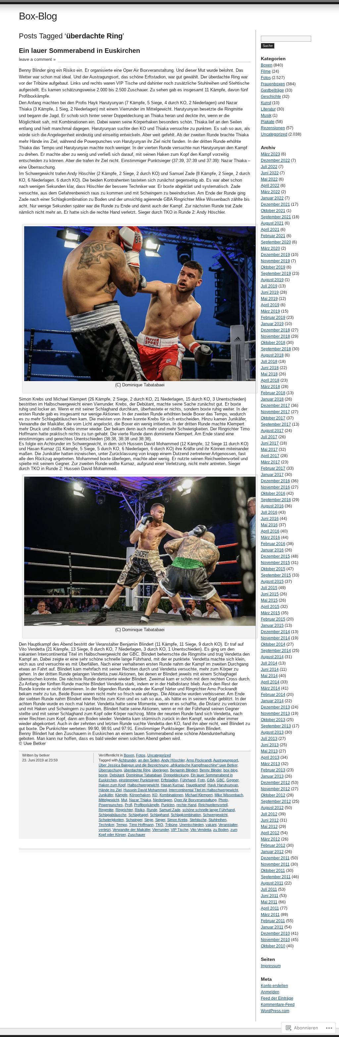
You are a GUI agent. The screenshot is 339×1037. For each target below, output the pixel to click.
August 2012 (272, 807)
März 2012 (270, 839)
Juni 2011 (269, 895)
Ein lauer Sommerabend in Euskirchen (79, 50)
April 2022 (270, 185)
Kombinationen (171, 795)
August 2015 (272, 581)
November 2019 (275, 261)
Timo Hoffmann (141, 825)
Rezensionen (273, 128)
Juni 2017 (270, 443)
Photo (223, 800)
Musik (266, 115)
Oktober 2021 (273, 210)
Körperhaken (139, 795)
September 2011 (276, 877)
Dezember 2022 (275, 160)
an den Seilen (149, 760)
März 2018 (270, 386)
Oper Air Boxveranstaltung (195, 800)
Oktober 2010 (273, 946)
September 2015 (276, 575)
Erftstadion (169, 780)
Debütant (117, 775)
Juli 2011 (269, 889)
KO (155, 795)
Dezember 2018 (275, 330)
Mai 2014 (269, 675)
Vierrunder (160, 830)
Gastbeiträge (272, 90)
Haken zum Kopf (112, 785)
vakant (211, 825)
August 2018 (272, 355)
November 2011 (275, 864)
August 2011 (272, 883)
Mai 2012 (269, 826)
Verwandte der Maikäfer (131, 830)
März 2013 (270, 763)
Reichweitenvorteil (212, 805)
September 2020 (276, 242)
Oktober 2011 (273, 870)
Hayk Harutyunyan (223, 785)
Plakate (267, 121)
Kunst (266, 103)
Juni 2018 (270, 368)
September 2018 (276, 349)
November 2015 (275, 562)
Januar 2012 (272, 851)
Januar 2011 (272, 927)
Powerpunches (111, 805)
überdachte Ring (137, 770)
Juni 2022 (270, 173)
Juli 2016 (269, 512)
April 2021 (270, 229)
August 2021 (272, 223)
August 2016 (272, 506)
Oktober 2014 (273, 644)
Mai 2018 (269, 374)
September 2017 (276, 424)
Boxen (129, 755)
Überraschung (110, 770)
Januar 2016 (272, 550)
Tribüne (171, 825)
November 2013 (275, 713)
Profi (128, 805)
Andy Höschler (173, 760)
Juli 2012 (269, 814)
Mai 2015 (269, 600)
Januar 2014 (272, 701)
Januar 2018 (272, 399)
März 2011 (270, 914)
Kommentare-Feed (278, 1004)
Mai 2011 (269, 902)
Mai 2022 (269, 179)
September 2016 (276, 499)
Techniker (106, 825)
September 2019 (276, 273)
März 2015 (270, 613)
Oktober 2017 (273, 418)
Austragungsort (225, 760)
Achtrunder (127, 760)
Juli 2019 (269, 286)
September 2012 (276, 801)
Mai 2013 (269, 751)
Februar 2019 (273, 317)
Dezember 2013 (275, 707)
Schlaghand (159, 815)
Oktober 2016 (273, 493)
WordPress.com (275, 1011)
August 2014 (272, 657)
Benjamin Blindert (184, 770)
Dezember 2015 (275, 556)
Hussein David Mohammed (145, 790)
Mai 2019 (269, 298)
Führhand (188, 780)
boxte (103, 775)
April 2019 (270, 305)
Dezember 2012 (275, 782)
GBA (211, 780)
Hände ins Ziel (110, 790)
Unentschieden (191, 825)
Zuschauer (136, 835)
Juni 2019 (270, 292)
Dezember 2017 (275, 405)
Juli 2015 (269, 587)
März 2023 (270, 154)
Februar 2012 (273, 845)
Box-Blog (38, 16)
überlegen (160, 770)
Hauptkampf (196, 785)
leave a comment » (37, 59)
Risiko (140, 810)
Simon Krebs (177, 820)
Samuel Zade (169, 810)
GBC (220, 780)
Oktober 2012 (273, 795)
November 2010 (275, 939)
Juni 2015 (270, 594)
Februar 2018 (273, 393)
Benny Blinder (210, 770)
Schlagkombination (186, 815)
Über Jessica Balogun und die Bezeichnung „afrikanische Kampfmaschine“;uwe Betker (168, 765)
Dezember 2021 (275, 204)
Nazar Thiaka (140, 800)
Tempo (121, 825)
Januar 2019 (272, 324)
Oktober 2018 (273, 342)
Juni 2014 (270, 669)
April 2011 (270, 908)
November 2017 (275, 412)
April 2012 (270, 833)
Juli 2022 (269, 166)
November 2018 (275, 336)
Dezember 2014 (275, 631)
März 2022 (270, 192)
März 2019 (270, 311)
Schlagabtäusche (112, 815)
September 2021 (276, 217)
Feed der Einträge (277, 998)
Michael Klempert (199, 795)
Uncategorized (159, 755)
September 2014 (276, 650)
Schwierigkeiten (111, 820)
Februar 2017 (273, 468)
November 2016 (275, 487)
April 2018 (270, 380)
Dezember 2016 (275, 481)
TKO (159, 825)
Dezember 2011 (275, 858)
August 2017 (272, 430)
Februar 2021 (273, 236)
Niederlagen (162, 800)
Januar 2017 (272, 474)
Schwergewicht (215, 815)
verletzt (105, 830)
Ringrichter (124, 810)
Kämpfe (121, 795)
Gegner (232, 780)
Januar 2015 (272, 625)
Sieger (160, 820)
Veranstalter (227, 825)
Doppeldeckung (176, 775)
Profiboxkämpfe (146, 805)
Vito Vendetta (200, 830)
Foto (201, 780)
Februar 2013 (273, 770)
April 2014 (270, 682)
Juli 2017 (269, 437)
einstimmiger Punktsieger (139, 780)
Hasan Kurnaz (172, 785)
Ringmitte (106, 810)
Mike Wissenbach (229, 795)
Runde (152, 810)
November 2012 (275, 789)
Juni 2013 (270, 745)
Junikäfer (106, 795)
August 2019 (272, 280)
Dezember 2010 (275, 933)
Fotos (140, 755)
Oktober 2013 (273, 719)
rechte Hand (186, 805)
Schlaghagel (138, 815)
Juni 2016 (270, 518)
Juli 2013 (269, 738)
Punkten (167, 805)
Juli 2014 (269, 663)
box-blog (230, 770)
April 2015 (270, 606)
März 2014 (270, 688)
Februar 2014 (273, 694)
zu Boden (220, 830)
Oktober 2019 (273, 267)
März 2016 (270, 537)
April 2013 (270, 757)
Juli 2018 (269, 361)
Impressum (271, 966)
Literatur (268, 109)
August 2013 (272, 732)
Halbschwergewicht (143, 785)
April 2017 (270, 456)
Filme (266, 71)
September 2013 (276, 726)
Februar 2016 (273, 543)
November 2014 (275, 638)
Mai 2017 (269, 449)
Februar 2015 (273, 619)
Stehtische (198, 820)
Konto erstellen (274, 985)
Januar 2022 (272, 198)
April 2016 (270, 531)
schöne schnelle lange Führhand (208, 810)
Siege (148, 820)
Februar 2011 (273, 921)
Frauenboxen (273, 84)
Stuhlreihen (217, 820)
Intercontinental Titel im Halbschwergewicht (203, 790)
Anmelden (270, 992)
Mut (124, 800)
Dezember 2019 (275, 254)
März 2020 (270, 248)
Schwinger (134, 820)
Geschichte (271, 96)
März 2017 (270, 462)
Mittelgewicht (109, 800)
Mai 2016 (269, 525)
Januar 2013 (272, 776)
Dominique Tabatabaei (144, 775)
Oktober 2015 (273, 569)
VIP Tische (179, 830)
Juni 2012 (270, 820)
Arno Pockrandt (199, 760)
